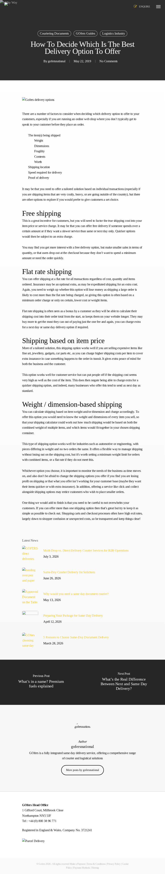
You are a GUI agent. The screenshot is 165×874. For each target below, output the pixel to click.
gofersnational (56, 61)
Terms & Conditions (96, 864)
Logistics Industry (113, 33)
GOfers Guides (85, 33)
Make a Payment (77, 864)
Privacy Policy (114, 864)
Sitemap (95, 867)
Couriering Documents (54, 33)
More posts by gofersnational (82, 770)
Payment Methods (81, 867)
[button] (158, 6)
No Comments (108, 61)
